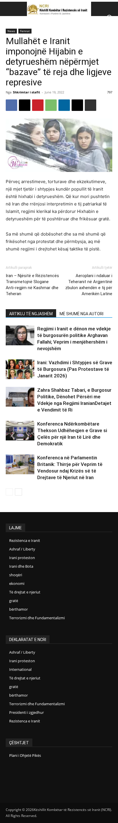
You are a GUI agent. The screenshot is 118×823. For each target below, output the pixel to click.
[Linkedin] (64, 105)
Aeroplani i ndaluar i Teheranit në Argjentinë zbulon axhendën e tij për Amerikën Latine (88, 284)
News (11, 31)
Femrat (25, 31)
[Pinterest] (38, 105)
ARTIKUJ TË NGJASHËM (31, 313)
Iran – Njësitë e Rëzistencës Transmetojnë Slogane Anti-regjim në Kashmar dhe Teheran (32, 284)
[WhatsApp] (51, 105)
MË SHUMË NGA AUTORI (81, 313)
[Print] (90, 105)
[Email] (77, 105)
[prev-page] (9, 491)
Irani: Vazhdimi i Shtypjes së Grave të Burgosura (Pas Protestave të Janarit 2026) (74, 369)
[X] (24, 105)
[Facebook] (11, 105)
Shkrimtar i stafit (26, 92)
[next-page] (18, 491)
